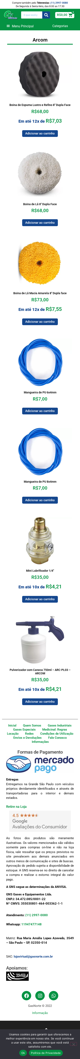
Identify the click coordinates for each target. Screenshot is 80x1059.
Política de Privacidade (46, 1053)
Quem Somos (32, 725)
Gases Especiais (24, 729)
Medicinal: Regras (54, 729)
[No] (73, 1044)
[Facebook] (26, 995)
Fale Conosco (57, 738)
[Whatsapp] (53, 995)
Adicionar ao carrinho (40, 133)
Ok (23, 1053)
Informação (40, 1013)
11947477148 (31, 924)
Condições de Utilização (56, 733)
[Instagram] (40, 995)
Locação (12, 733)
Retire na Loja (16, 807)
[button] (20, 26)
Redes (29, 733)
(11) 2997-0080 (59, 2)
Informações (40, 742)
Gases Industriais (60, 725)
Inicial (12, 725)
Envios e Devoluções (27, 738)
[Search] (46, 15)
